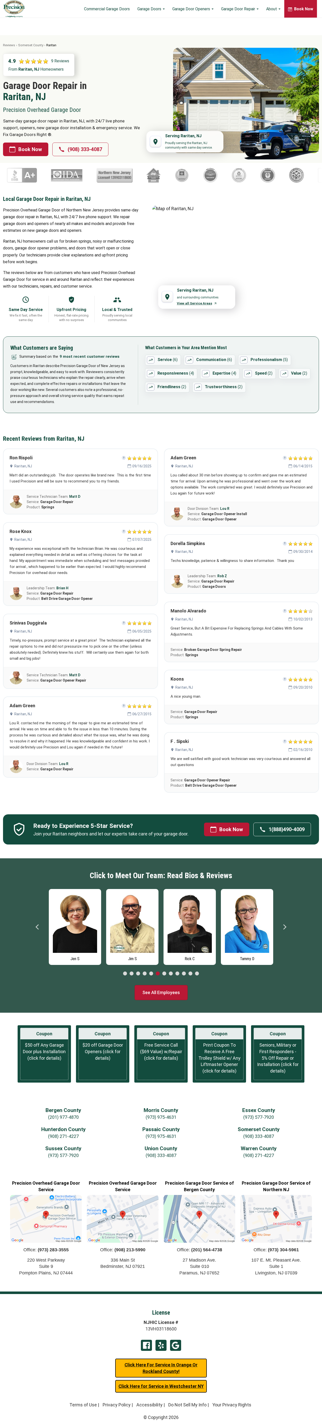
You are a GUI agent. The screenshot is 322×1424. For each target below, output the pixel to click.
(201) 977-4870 (63, 1117)
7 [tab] (164, 973)
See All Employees (161, 992)
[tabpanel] (75, 925)
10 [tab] (183, 973)
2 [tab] (131, 973)
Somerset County (30, 45)
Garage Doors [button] (149, 9)
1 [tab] (125, 973)
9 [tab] (177, 973)
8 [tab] (170, 973)
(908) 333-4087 (85, 149)
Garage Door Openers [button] (191, 9)
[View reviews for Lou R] (16, 766)
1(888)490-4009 (287, 829)
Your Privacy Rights (231, 1404)
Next (284, 927)
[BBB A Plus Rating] (274, 175)
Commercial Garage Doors (107, 9)
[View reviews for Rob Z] (177, 581)
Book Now (30, 149)
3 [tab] (138, 973)
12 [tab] (196, 973)
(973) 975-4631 (161, 1117)
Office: (46, 1249)
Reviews (9, 45)
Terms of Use (83, 1404)
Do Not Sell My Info (187, 1404)
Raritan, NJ (23, 466)
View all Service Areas (194, 303)
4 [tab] (144, 973)
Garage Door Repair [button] (238, 9)
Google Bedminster (175, 1345)
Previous (37, 927)
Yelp (161, 1345)
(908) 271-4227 (63, 1136)
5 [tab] (151, 973)
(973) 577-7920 (258, 1117)
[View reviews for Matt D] (16, 501)
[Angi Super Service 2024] (94, 175)
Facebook (146, 1345)
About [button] (272, 9)
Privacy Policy (117, 1404)
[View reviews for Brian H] (16, 593)
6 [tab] (157, 973)
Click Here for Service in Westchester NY (161, 1386)
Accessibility (149, 1404)
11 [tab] (190, 973)
